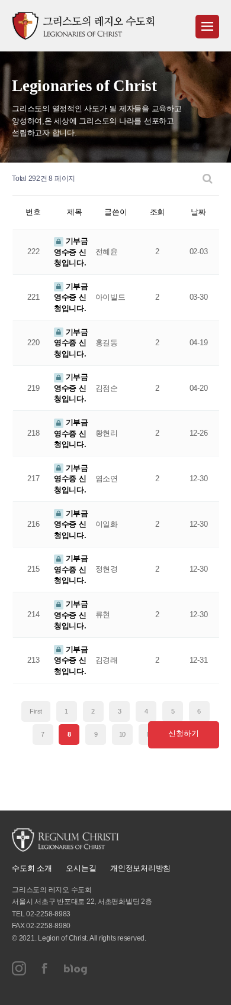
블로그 (76, 968)
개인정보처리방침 (140, 868)
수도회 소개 (32, 868)
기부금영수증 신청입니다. (71, 251)
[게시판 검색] (208, 178)
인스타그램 (19, 968)
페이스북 (45, 968)
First (36, 711)
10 (122, 734)
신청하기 (183, 733)
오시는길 (81, 868)
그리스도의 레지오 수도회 (83, 26)
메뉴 (207, 26)
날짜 (198, 212)
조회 (157, 212)
